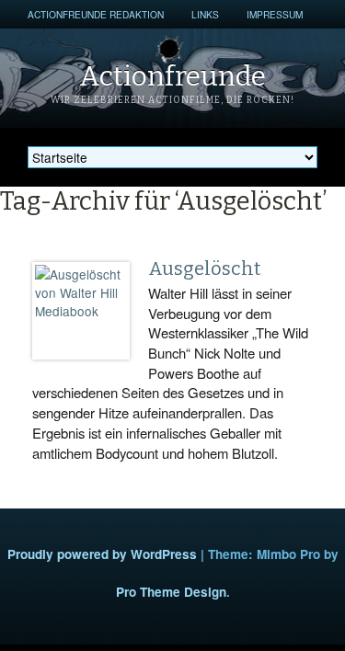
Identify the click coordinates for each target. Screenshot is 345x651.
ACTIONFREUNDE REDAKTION (96, 14)
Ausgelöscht (204, 268)
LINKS (205, 14)
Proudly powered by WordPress (102, 554)
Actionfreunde (172, 76)
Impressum (275, 14)
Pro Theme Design (171, 591)
